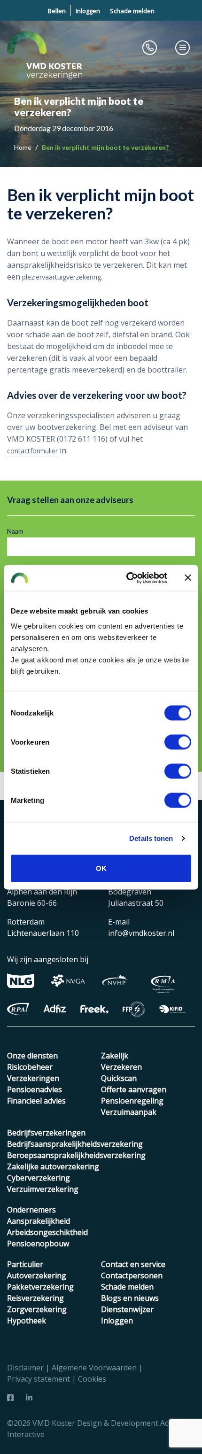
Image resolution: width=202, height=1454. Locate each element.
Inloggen (88, 11)
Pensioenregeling (132, 1101)
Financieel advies (36, 1101)
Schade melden (132, 11)
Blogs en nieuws (130, 1298)
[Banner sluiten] (188, 578)
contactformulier (32, 450)
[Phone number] (149, 47)
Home (23, 147)
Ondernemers (31, 1210)
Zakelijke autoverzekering (53, 1166)
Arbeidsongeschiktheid (47, 1232)
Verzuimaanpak (128, 1112)
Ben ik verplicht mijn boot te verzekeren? (105, 147)
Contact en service (133, 1264)
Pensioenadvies (34, 1089)
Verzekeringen (33, 1078)
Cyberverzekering (38, 1178)
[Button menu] (183, 47)
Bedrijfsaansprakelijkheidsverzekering (75, 1144)
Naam (15, 531)
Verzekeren (121, 1067)
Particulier (25, 1264)
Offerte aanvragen (133, 1089)
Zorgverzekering (37, 1309)
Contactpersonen (132, 1275)
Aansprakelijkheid (38, 1221)
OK (101, 868)
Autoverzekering (36, 1275)
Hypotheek (26, 1320)
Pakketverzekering (40, 1287)
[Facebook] (10, 1397)
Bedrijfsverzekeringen (46, 1132)
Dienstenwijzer (127, 1309)
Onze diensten (32, 1055)
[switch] (177, 741)
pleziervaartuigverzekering (61, 276)
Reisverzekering (35, 1298)
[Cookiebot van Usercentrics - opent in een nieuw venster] (127, 578)
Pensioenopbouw (38, 1243)
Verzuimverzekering (42, 1189)
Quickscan (119, 1078)
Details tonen (151, 838)
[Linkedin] (29, 1397)
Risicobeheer (30, 1067)
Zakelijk (114, 1055)
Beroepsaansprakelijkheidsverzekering (76, 1155)
